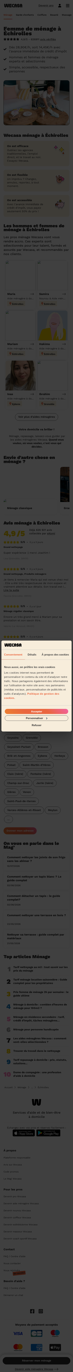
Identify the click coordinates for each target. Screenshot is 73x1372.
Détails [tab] (32, 654)
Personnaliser (34, 717)
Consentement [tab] (13, 654)
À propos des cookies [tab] (55, 654)
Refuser (36, 725)
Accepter (36, 711)
